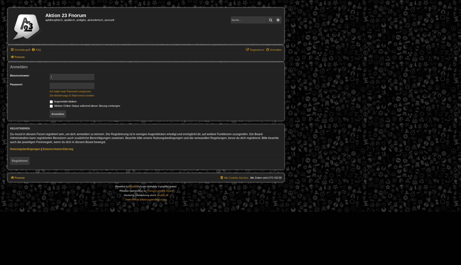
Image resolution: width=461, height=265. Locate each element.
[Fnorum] (27, 26)
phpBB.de (162, 195)
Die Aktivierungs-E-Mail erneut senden (72, 95)
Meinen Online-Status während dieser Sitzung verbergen (87, 105)
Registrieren (20, 161)
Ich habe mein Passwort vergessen (70, 91)
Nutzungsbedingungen (25, 149)
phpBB (133, 186)
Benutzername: (20, 75)
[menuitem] (36, 50)
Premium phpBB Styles (160, 190)
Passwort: (16, 84)
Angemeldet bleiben (65, 101)
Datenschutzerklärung (58, 149)
